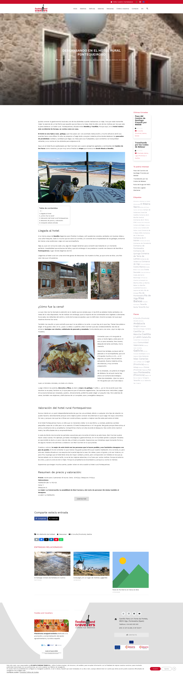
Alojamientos (100, 60)
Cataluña (146, 337)
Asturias (143, 326)
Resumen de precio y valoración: (52, 220)
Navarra (141, 367)
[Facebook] (143, 2)
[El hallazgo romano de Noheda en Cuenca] (52, 564)
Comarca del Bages (139, 225)
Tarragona (145, 378)
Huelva (148, 353)
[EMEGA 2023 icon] (51, 651)
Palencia (144, 370)
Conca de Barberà (145, 264)
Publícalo (54, 518)
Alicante (135, 321)
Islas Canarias (140, 358)
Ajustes (166, 669)
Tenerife (136, 380)
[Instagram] (140, 2)
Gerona (145, 351)
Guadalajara (142, 353)
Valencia (147, 380)
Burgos (142, 329)
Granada (135, 353)
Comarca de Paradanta (142, 243)
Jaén (134, 361)
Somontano (136, 304)
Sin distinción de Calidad (118, 60)
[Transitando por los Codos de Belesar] (142, 151)
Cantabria (148, 329)
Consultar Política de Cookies (29, 672)
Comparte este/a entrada (49, 223)
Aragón (136, 326)
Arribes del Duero (144, 207)
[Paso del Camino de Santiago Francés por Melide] (142, 127)
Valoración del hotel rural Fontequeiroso (54, 218)
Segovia (140, 378)
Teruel (142, 380)
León (143, 361)
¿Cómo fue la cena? (47, 216)
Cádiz (134, 348)
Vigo (134, 383)
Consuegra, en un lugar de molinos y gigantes (90, 578)
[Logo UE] (131, 643)
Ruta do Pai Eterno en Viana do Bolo (126, 590)
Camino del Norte (138, 210)
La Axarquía (141, 280)
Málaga (135, 367)
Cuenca (146, 345)
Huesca (135, 356)
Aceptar (155, 669)
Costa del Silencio (145, 272)
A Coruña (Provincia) (77, 60)
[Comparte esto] (41, 539)
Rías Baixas (138, 300)
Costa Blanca (139, 267)
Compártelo (42, 518)
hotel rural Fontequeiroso (63, 126)
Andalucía (139, 323)
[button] (147, 8)
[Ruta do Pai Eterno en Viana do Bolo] (131, 570)
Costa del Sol (138, 275)
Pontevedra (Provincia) (141, 373)
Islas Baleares (143, 356)
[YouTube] (147, 2)
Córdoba (139, 348)
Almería (141, 321)
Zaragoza (138, 383)
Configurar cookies (13, 672)
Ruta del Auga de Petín (141, 184)
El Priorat (143, 277)
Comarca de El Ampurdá (143, 222)
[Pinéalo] (56, 539)
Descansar (63, 534)
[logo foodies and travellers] (41, 8)
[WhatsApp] (136, 2)
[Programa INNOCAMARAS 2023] (131, 647)
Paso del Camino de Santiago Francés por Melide (141, 173)
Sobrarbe (145, 301)
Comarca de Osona (145, 240)
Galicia (88, 60)
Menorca (146, 364)
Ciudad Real (136, 340)
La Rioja (138, 361)
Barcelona (136, 329)
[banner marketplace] (51, 625)
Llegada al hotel (45, 213)
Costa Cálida (140, 269)
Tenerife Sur (143, 307)
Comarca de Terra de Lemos (141, 256)
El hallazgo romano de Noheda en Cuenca (49, 578)
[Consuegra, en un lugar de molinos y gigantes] (91, 564)
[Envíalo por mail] (36, 539)
